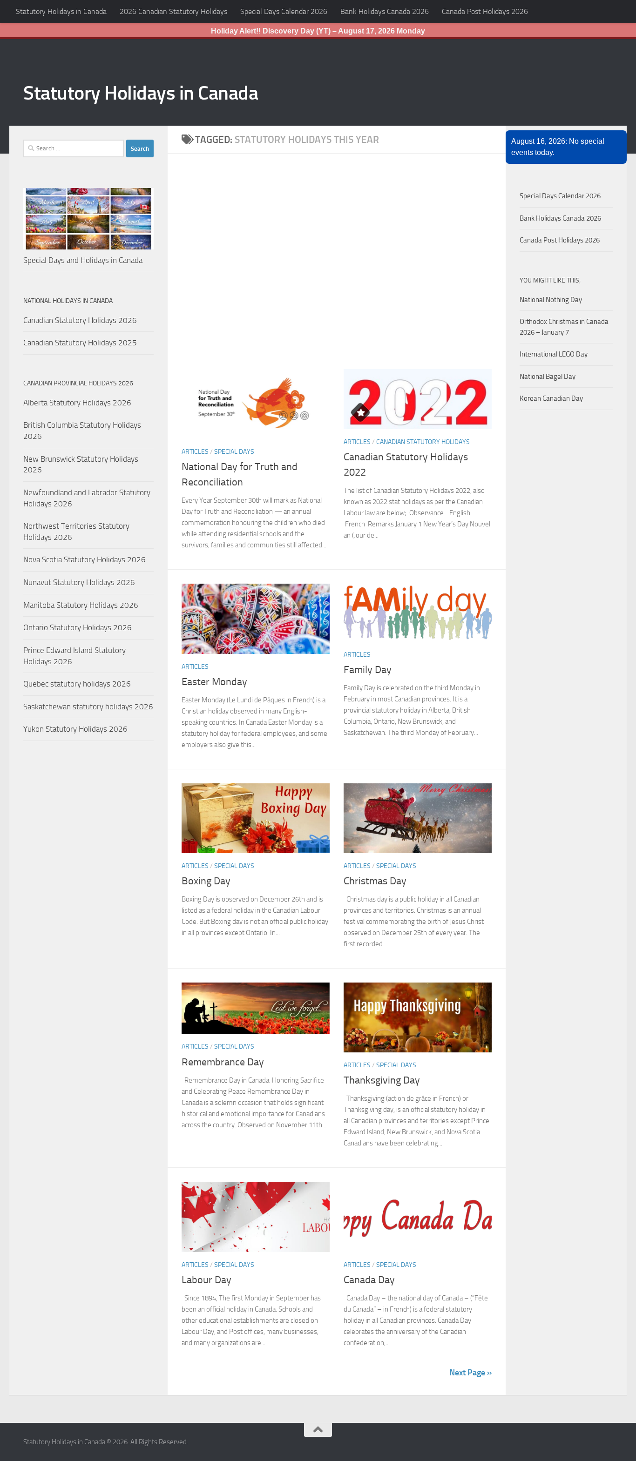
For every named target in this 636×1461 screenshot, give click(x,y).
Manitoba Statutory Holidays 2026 (80, 605)
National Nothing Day (551, 300)
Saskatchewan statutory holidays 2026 (88, 706)
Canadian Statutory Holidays (423, 442)
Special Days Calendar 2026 (283, 11)
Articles (195, 452)
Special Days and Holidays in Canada (82, 260)
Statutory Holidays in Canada (61, 11)
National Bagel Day (547, 376)
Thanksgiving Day (382, 1080)
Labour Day (206, 1280)
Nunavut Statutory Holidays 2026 (79, 582)
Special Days (234, 452)
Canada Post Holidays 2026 (485, 11)
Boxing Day (206, 881)
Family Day (369, 670)
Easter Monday (214, 682)
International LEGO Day (554, 354)
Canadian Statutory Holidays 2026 (80, 320)
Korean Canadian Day (551, 398)
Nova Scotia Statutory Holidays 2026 (84, 559)
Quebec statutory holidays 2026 (77, 683)
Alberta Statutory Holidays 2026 (77, 402)
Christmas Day (375, 881)
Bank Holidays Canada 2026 (384, 11)
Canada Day (369, 1280)
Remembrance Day (223, 1062)
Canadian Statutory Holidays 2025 (80, 342)
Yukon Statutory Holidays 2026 (75, 729)
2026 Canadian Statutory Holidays (173, 11)
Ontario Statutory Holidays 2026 (77, 627)
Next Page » (470, 1372)
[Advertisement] (344, 268)
